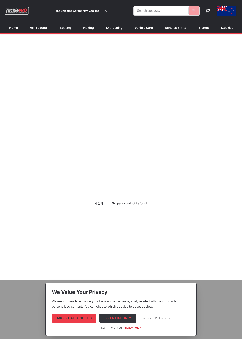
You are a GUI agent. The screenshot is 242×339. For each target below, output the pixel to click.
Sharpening (114, 28)
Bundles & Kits (175, 28)
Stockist (227, 28)
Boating (65, 28)
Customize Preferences (156, 317)
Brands (203, 28)
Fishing (88, 28)
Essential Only (117, 318)
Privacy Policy (132, 327)
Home (13, 28)
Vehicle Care (144, 28)
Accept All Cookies (74, 318)
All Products (39, 28)
